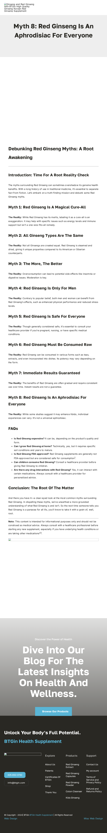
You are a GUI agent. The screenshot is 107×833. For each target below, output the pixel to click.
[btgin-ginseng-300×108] (19, 4)
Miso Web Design (93, 818)
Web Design (10, 818)
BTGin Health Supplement (42, 815)
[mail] (102, 814)
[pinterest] (56, 49)
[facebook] (46, 49)
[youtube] (61, 49)
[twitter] (51, 49)
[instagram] (86, 814)
